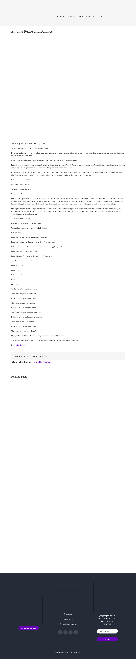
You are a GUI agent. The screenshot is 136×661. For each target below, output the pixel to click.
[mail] (76, 632)
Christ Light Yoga (67, 652)
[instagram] (65, 632)
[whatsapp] (70, 632)
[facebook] (60, 632)
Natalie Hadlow (19, 345)
